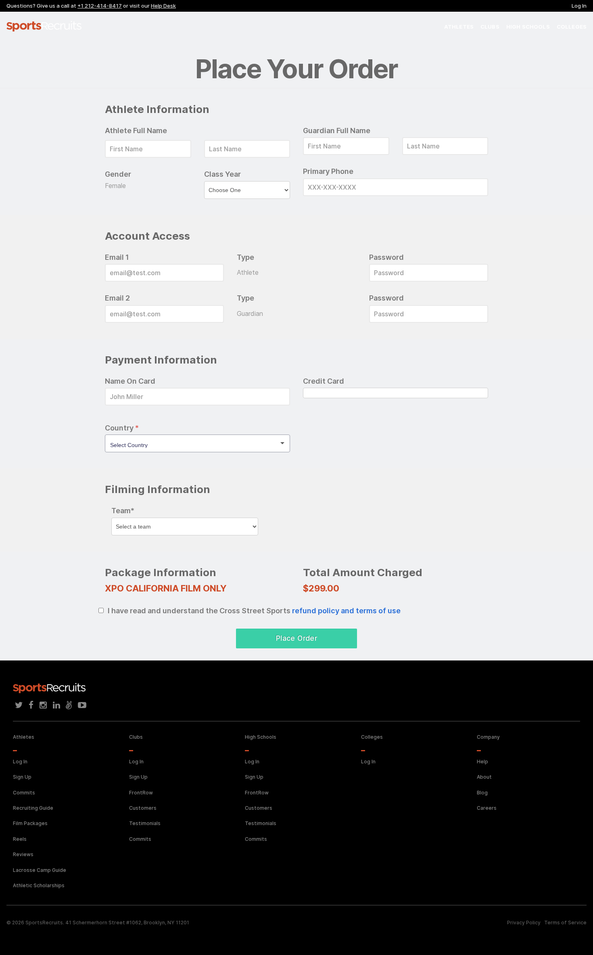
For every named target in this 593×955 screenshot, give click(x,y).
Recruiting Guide (33, 808)
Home (46, 26)
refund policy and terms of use (346, 610)
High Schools (528, 26)
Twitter (19, 705)
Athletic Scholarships (39, 885)
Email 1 (117, 257)
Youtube (82, 705)
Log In (579, 5)
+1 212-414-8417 (99, 5)
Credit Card (323, 381)
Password (386, 257)
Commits (24, 793)
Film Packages (30, 823)
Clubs (489, 26)
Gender (118, 174)
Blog (482, 793)
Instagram (43, 705)
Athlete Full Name (136, 130)
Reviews (23, 854)
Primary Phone (328, 171)
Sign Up (22, 777)
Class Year (222, 174)
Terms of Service (565, 922)
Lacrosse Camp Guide (39, 870)
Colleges (572, 26)
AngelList (69, 705)
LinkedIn (56, 705)
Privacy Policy (524, 922)
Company (488, 737)
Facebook (31, 705)
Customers (143, 808)
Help (482, 762)
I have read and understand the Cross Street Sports (254, 610)
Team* (122, 510)
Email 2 (117, 298)
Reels (20, 839)
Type (245, 257)
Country (122, 428)
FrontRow (141, 793)
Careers (487, 808)
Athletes (459, 26)
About (484, 777)
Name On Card (130, 381)
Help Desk (163, 5)
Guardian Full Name (336, 130)
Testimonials (145, 823)
